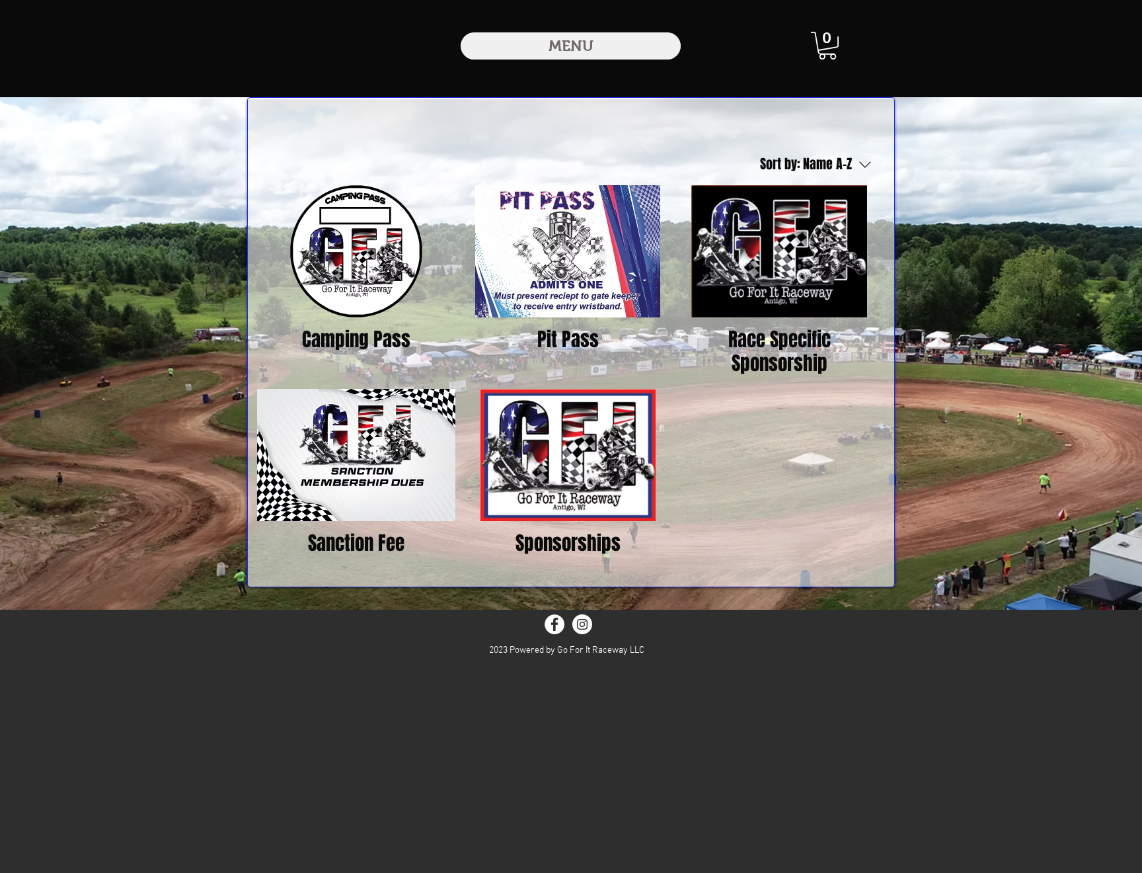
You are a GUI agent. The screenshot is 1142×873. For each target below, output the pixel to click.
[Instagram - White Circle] (582, 624)
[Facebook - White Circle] (554, 624)
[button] (827, 46)
